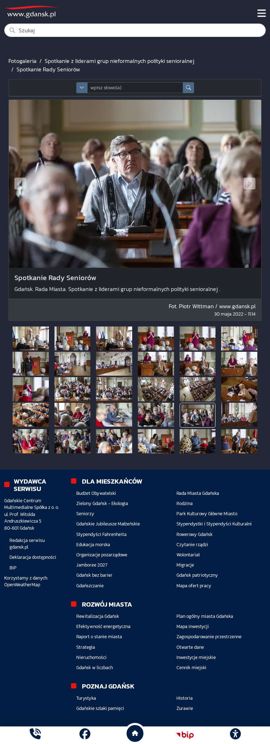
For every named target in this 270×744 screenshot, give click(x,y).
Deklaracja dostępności (32, 557)
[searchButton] (188, 87)
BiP (13, 567)
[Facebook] (84, 735)
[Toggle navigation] (261, 13)
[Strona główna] (35, 735)
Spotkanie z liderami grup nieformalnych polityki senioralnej (119, 61)
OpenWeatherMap (22, 584)
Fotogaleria (22, 61)
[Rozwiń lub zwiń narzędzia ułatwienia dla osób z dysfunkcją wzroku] (235, 735)
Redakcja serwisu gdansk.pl (27, 543)
